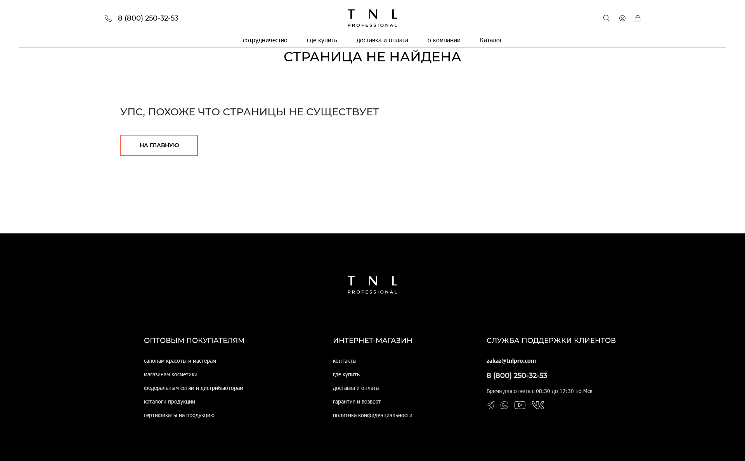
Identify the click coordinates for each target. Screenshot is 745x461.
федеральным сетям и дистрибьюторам (193, 387)
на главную (159, 145)
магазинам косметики (171, 374)
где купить (322, 39)
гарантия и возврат (357, 401)
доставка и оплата (382, 39)
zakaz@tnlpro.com (511, 360)
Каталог (491, 39)
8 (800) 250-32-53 (517, 375)
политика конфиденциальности (372, 415)
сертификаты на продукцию (179, 415)
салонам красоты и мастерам (180, 360)
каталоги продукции (169, 401)
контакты (345, 360)
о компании (444, 39)
